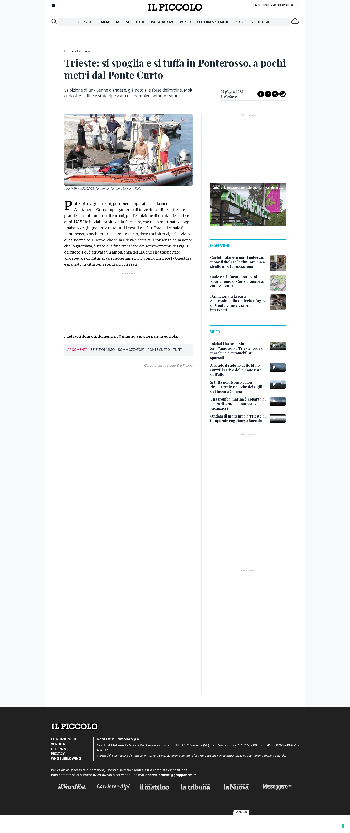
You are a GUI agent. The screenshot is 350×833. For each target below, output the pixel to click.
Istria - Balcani (162, 22)
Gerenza (58, 749)
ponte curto (158, 349)
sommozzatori (131, 349)
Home (69, 51)
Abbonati (283, 5)
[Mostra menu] (53, 5)
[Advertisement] (175, 35)
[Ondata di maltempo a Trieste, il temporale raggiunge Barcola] (278, 418)
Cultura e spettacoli (213, 22)
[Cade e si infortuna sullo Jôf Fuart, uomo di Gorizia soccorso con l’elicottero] (278, 283)
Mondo (185, 22)
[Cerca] (54, 21)
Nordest (123, 22)
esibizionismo (103, 349)
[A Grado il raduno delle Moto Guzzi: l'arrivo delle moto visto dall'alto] (278, 367)
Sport (240, 22)
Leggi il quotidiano (264, 5)
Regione (104, 22)
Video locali (261, 22)
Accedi (294, 5)
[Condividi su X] (275, 94)
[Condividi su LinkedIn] (268, 94)
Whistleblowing (66, 758)
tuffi (177, 349)
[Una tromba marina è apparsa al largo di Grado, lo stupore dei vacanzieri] (278, 401)
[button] (248, 204)
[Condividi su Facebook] (260, 94)
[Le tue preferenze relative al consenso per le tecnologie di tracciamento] (343, 826)
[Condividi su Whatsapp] (282, 94)
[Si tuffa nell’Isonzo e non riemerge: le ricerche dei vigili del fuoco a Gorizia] (278, 384)
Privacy (58, 753)
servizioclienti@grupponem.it (172, 775)
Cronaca (84, 22)
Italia (140, 22)
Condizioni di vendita (63, 741)
